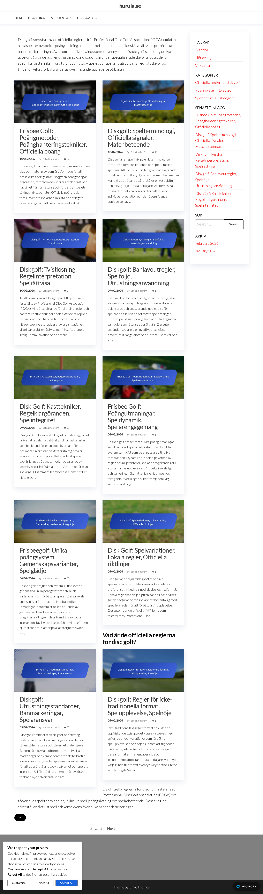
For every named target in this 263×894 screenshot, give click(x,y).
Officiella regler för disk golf (217, 82)
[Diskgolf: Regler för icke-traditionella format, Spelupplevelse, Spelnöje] (143, 670)
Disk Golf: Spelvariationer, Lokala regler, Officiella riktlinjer (141, 556)
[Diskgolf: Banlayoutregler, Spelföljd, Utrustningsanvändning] (143, 240)
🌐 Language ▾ (246, 886)
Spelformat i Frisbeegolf (214, 98)
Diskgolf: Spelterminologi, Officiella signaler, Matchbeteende (141, 137)
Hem (18, 18)
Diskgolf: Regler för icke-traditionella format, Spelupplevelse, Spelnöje (140, 705)
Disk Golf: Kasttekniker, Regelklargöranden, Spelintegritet (50, 413)
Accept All (66, 883)
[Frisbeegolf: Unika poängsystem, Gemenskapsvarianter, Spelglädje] (55, 521)
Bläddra (36, 18)
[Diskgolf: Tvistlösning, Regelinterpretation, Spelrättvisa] (55, 240)
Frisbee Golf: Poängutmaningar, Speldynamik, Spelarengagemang (133, 416)
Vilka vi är (61, 18)
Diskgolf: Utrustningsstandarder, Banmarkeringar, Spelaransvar (50, 709)
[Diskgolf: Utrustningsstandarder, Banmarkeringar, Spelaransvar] (55, 670)
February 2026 (206, 243)
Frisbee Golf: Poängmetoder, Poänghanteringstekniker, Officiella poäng (53, 141)
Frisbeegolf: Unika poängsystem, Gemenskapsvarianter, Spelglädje (49, 560)
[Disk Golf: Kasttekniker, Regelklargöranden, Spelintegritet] (55, 377)
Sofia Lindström (51, 159)
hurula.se (130, 5)
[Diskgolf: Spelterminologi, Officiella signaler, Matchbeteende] (143, 101)
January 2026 (205, 251)
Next (111, 828)
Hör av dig (87, 18)
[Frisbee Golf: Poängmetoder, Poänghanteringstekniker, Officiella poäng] (55, 101)
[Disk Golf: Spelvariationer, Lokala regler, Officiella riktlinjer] (143, 521)
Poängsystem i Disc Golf (214, 90)
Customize (19, 883)
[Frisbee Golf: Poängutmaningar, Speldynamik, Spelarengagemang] (143, 377)
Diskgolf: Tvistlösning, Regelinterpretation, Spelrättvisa (48, 275)
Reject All (43, 883)
